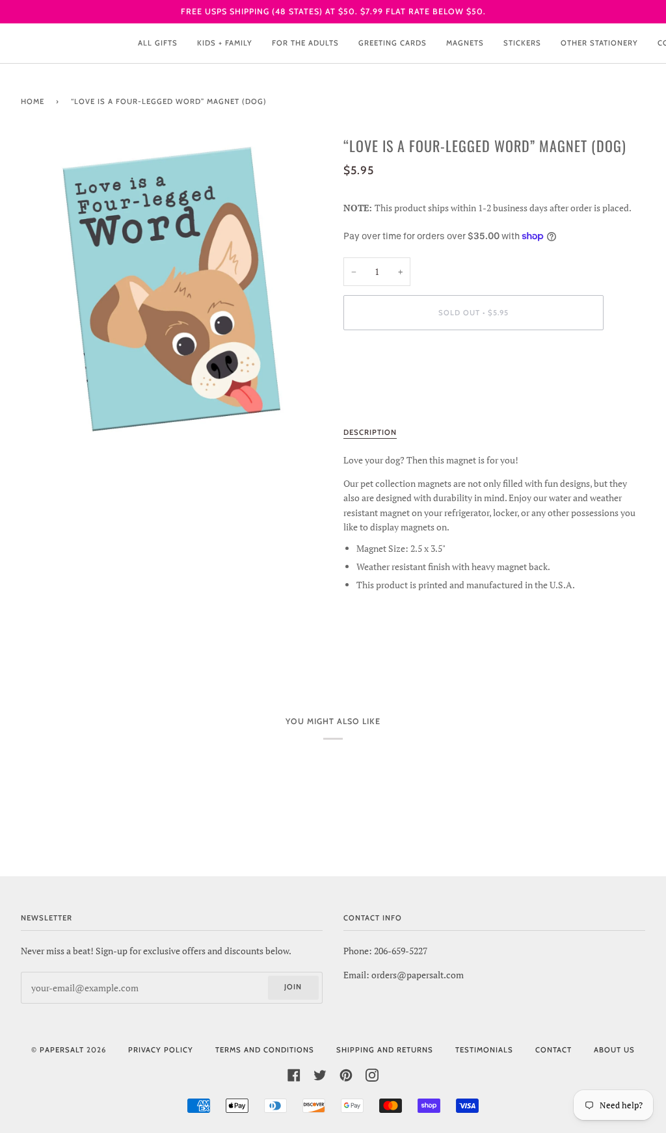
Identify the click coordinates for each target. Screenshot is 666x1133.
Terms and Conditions (264, 1049)
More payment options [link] (388, 391)
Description (370, 432)
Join (293, 986)
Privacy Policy (160, 1049)
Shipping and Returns (384, 1049)
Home (32, 101)
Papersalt (62, 1049)
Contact (553, 1049)
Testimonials (484, 1049)
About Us (614, 1049)
